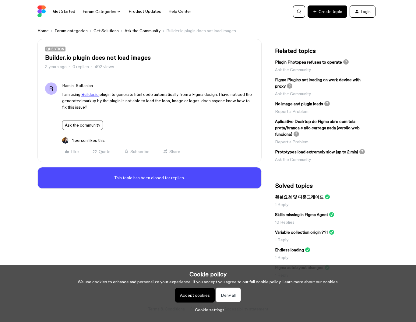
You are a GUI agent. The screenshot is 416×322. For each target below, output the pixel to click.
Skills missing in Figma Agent (301, 214)
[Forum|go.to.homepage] (41, 11)
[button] (327, 11)
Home (43, 30)
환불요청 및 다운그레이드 (299, 196)
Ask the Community (142, 30)
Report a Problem (291, 111)
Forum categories (71, 30)
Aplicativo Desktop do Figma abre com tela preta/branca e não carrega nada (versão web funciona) (317, 128)
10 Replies (284, 222)
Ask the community (82, 125)
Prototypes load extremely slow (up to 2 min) (316, 151)
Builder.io (90, 94)
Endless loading (289, 249)
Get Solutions (106, 30)
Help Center (179, 11)
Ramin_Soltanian (77, 85)
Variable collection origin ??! (301, 232)
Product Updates (145, 11)
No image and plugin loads (299, 103)
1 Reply (281, 204)
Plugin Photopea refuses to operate (308, 62)
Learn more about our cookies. (310, 281)
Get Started (64, 11)
